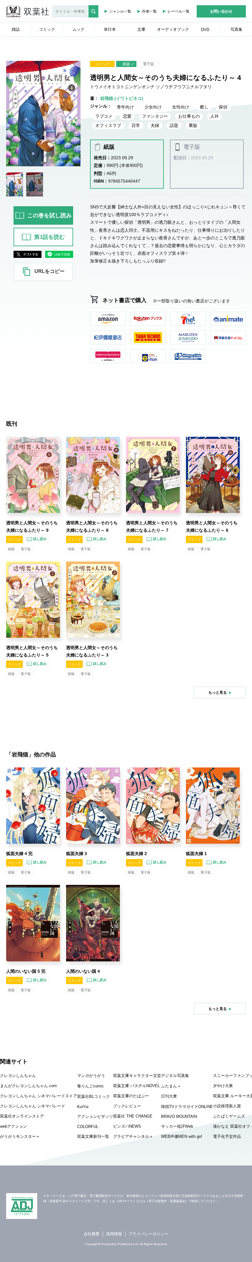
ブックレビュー (127, 1106)
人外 (214, 116)
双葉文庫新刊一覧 (93, 1136)
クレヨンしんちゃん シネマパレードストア (38, 1096)
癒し (204, 107)
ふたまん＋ (171, 1086)
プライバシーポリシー (148, 1234)
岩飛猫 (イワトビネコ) (121, 98)
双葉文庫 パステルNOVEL (136, 1085)
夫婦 (155, 125)
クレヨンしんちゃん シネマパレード (32, 1106)
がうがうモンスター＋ (20, 1136)
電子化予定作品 (227, 1136)
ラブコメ (103, 116)
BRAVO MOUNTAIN (179, 1116)
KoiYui (83, 1106)
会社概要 (92, 1234)
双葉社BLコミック (93, 1096)
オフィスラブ (108, 125)
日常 (136, 125)
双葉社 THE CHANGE (132, 1116)
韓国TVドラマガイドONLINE (187, 1106)
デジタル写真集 (175, 1075)
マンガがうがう (91, 1075)
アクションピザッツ (95, 1116)
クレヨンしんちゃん (18, 1075)
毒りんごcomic (90, 1086)
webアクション (13, 1126)
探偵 (223, 107)
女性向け (180, 107)
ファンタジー (155, 116)
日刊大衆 (169, 1096)
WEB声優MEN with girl (181, 1136)
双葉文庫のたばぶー (131, 1096)
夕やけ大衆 (223, 1085)
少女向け (153, 107)
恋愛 (127, 116)
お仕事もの (189, 116)
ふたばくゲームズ (229, 1116)
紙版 (126, 64)
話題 (174, 125)
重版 (193, 125)
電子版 (148, 64)
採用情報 (114, 1234)
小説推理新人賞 (227, 1106)
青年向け (125, 107)
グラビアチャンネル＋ (133, 1136)
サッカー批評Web (177, 1126)
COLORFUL (87, 1126)
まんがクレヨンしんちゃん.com (28, 1085)
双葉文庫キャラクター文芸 (137, 1075)
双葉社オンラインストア (22, 1116)
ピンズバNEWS (127, 1126)
